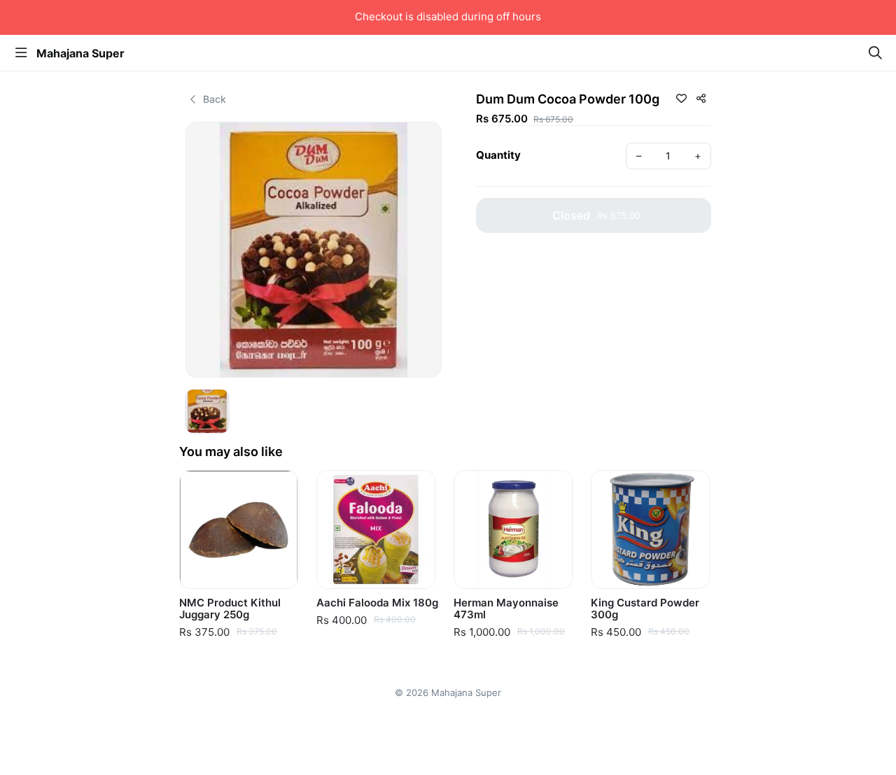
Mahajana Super (80, 53)
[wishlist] (681, 98)
